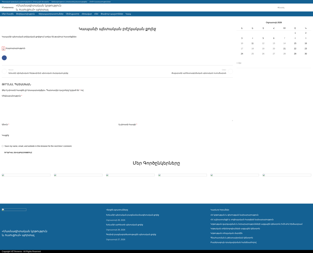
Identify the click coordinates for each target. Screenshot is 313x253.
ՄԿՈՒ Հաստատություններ (100, 2)
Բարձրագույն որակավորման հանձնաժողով (233, 242)
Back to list (117, 71)
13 (274, 43)
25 (253, 54)
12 (263, 43)
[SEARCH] (308, 7)
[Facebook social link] (309, 2)
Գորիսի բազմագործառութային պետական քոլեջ (131, 234)
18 (253, 49)
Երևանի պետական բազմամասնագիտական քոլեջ (132, 215)
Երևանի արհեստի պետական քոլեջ (124, 225)
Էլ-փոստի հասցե (128, 124)
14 (284, 43)
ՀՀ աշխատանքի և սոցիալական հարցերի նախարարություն (242, 219)
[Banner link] (26, 186)
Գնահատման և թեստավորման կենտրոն (232, 238)
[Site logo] (7, 7)
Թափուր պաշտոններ (117, 23)
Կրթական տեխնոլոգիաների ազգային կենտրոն (235, 229)
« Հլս (239, 63)
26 (263, 54)
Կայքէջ (5, 135)
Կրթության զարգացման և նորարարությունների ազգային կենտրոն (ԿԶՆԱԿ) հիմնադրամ (256, 224)
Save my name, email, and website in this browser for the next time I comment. (38, 146)
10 (242, 43)
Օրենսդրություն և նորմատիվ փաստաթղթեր (69, 2)
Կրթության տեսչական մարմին (226, 233)
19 (263, 49)
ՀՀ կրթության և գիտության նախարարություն (234, 215)
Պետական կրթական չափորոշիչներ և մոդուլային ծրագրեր (25, 2)
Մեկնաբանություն (12, 96)
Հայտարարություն (15, 48)
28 (284, 54)
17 (242, 49)
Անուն (5, 124)
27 (274, 54)
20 (274, 49)
